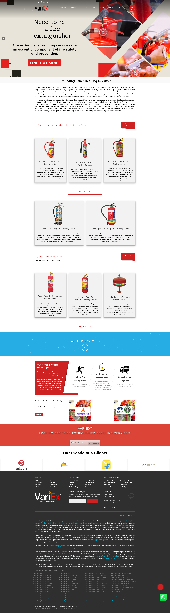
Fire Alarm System (117, 593)
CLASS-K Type (123, 487)
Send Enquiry (94, 443)
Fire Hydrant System (90, 480)
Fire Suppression (89, 482)
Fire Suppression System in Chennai (96, 579)
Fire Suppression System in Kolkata (95, 585)
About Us (37, 480)
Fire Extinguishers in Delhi (67, 581)
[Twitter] (38, 2)
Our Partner (38, 484)
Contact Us (74, 606)
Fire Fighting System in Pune (42, 589)
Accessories (88, 484)
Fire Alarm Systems (107, 554)
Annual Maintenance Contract (120, 589)
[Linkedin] (43, 2)
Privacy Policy (38, 606)
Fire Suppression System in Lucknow (96, 599)
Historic (52, 480)
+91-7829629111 (61, 2)
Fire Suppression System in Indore (95, 595)
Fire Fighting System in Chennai (43, 579)
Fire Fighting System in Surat (42, 597)
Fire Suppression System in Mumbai (96, 577)
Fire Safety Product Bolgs (119, 597)
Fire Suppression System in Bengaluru (96, 575)
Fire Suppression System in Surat (95, 597)
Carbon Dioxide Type (109, 482)
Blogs (86, 487)
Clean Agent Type (108, 487)
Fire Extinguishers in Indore (68, 595)
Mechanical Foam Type (126, 482)
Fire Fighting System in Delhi (42, 581)
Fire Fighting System (66, 523)
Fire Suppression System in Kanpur (95, 601)
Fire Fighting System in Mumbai (43, 577)
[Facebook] (36, 2)
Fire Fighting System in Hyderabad (44, 583)
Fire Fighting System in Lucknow (43, 599)
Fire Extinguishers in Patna (68, 593)
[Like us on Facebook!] (126, 515)
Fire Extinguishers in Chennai (68, 579)
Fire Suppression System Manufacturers (123, 587)
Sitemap (53, 606)
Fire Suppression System (49, 523)
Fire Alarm (71, 482)
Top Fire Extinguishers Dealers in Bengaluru (124, 581)
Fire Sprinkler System (80, 523)
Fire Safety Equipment (75, 487)
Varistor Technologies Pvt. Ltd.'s (107, 556)
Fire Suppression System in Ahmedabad (97, 587)
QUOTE (133, 8)
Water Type (107, 484)
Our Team (53, 482)
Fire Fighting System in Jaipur (42, 591)
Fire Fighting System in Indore (42, 595)
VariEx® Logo (38, 487)
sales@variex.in (111, 496)
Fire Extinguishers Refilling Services (121, 573)
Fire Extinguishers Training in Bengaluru (123, 579)
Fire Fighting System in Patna (42, 593)
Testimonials (53, 484)
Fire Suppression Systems (99, 540)
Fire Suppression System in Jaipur (95, 591)
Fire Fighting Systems (57, 546)
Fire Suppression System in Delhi (95, 581)
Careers (68, 606)
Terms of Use (46, 606)
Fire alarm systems (97, 523)
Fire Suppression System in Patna (95, 593)
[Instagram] (41, 2)
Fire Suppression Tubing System (95, 573)
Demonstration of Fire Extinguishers (122, 577)
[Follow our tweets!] (129, 515)
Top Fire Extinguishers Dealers (120, 583)
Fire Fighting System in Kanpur (43, 601)
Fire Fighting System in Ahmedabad (44, 587)
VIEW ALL (38, 414)
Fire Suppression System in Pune (95, 589)
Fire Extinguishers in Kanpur (68, 601)
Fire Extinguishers (74, 480)
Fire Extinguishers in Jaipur (68, 591)
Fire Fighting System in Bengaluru (43, 575)
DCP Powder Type (124, 480)
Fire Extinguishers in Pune (67, 589)
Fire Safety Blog (60, 606)
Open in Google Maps (111, 507)
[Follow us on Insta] (131, 515)
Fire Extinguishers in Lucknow (68, 599)
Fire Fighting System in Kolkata (43, 585)
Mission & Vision (39, 482)
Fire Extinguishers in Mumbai (68, 577)
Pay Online (53, 487)
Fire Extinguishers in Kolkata (68, 585)
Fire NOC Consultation (118, 575)
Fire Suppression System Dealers (121, 585)
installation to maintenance (112, 558)
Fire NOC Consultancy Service (120, 599)
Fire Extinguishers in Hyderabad (69, 583)
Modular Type (123, 484)
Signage (71, 484)
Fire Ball (114, 601)
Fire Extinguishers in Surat (67, 597)
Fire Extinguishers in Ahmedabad (69, 587)
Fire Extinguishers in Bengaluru (69, 575)
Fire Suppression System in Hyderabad (96, 583)
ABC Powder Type (108, 480)
